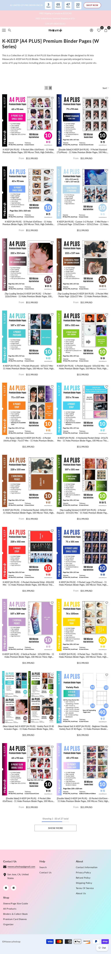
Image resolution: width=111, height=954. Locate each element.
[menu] (4, 30)
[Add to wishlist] (52, 98)
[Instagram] (6, 888)
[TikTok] (13, 888)
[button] (46, 88)
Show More (55, 828)
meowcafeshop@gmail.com (21, 866)
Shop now (92, 5)
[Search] (10, 30)
